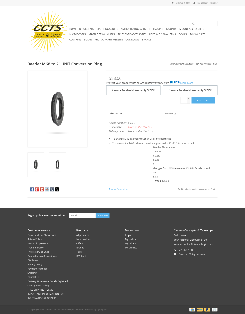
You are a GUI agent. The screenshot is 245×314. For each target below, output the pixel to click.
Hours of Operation (38, 243)
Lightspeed (102, 309)
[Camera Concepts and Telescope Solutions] (48, 31)
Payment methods (38, 268)
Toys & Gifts (197, 34)
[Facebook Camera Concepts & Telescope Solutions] (203, 215)
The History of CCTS (39, 251)
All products (82, 235)
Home (72, 28)
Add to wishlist (185, 189)
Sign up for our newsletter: (47, 215)
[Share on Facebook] (32, 189)
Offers (79, 243)
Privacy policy (35, 264)
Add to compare (201, 189)
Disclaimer (33, 260)
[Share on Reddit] (47, 189)
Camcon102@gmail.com (191, 254)
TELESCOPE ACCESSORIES (132, 34)
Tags (79, 251)
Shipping (32, 272)
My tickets (130, 243)
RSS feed (81, 256)
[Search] (193, 23)
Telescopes (156, 28)
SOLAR (88, 39)
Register (129, 235)
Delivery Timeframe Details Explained (48, 281)
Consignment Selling (38, 285)
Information (116, 113)
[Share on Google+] (37, 189)
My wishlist (131, 247)
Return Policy (35, 239)
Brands (147, 39)
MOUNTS (171, 28)
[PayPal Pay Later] (207, 309)
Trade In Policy (36, 247)
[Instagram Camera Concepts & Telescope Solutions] (215, 215)
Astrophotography (133, 28)
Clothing (75, 39)
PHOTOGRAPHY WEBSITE (108, 39)
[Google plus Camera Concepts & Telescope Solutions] (209, 215)
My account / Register (207, 3)
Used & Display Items (162, 34)
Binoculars (86, 28)
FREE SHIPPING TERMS (40, 289)
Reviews (170, 113)
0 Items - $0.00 (182, 3)
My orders (130, 239)
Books (183, 34)
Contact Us (34, 277)
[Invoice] (214, 309)
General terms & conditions (42, 256)
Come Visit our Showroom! (42, 235)
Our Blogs (132, 39)
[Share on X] (57, 189)
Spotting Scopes (107, 28)
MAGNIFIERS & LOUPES (102, 34)
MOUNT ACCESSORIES (191, 28)
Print (213, 189)
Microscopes (77, 34)
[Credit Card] (192, 309)
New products (84, 239)
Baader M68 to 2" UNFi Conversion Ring (197, 64)
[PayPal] (199, 309)
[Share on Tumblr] (52, 189)
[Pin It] (42, 189)
